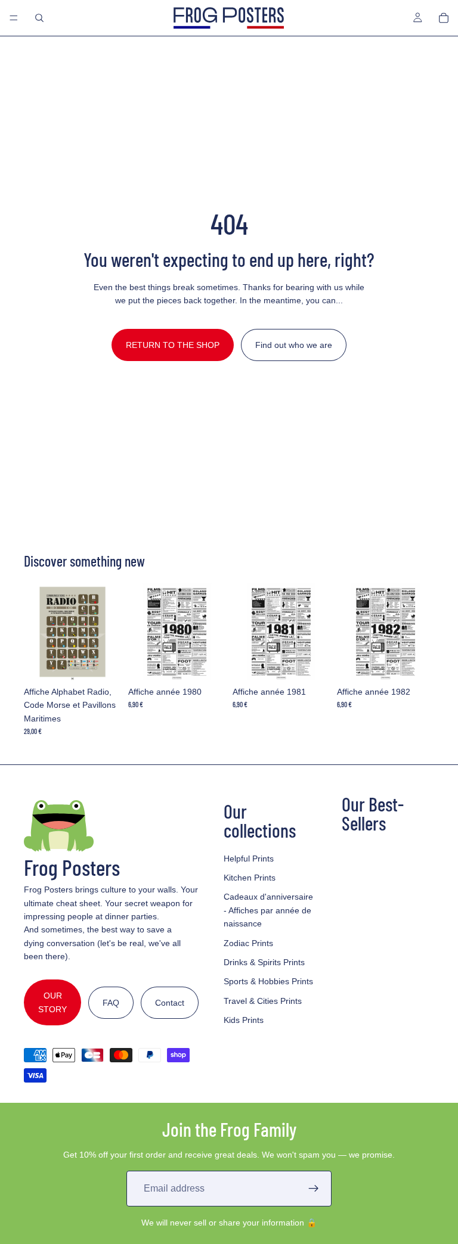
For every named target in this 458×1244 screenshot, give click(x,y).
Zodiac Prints (248, 943)
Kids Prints (244, 1020)
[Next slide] (108, 631)
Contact (169, 1002)
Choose (112, 662)
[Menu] (13, 18)
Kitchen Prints (250, 877)
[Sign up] (313, 1188)
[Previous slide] (37, 631)
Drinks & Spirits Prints (264, 962)
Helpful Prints (249, 858)
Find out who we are (293, 345)
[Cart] (444, 18)
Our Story (52, 1002)
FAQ (111, 1002)
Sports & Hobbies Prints (268, 981)
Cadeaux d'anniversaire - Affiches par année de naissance (268, 910)
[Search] (39, 18)
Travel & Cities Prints (263, 1001)
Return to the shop (172, 345)
